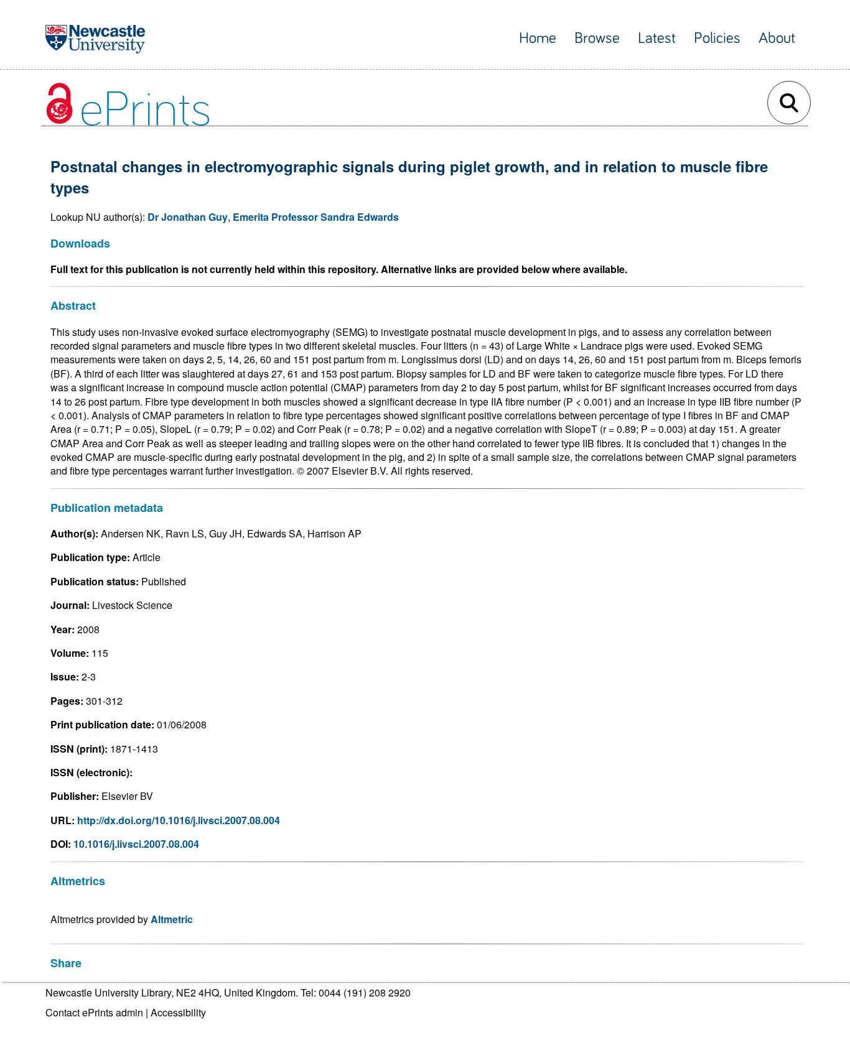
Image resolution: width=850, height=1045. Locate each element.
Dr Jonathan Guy (187, 217)
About (777, 38)
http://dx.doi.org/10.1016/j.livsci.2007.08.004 (178, 820)
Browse (597, 38)
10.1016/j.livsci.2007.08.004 (136, 844)
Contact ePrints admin (94, 1012)
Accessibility (178, 1012)
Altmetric (172, 919)
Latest (657, 38)
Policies (717, 38)
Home (537, 38)
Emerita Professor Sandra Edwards (316, 217)
